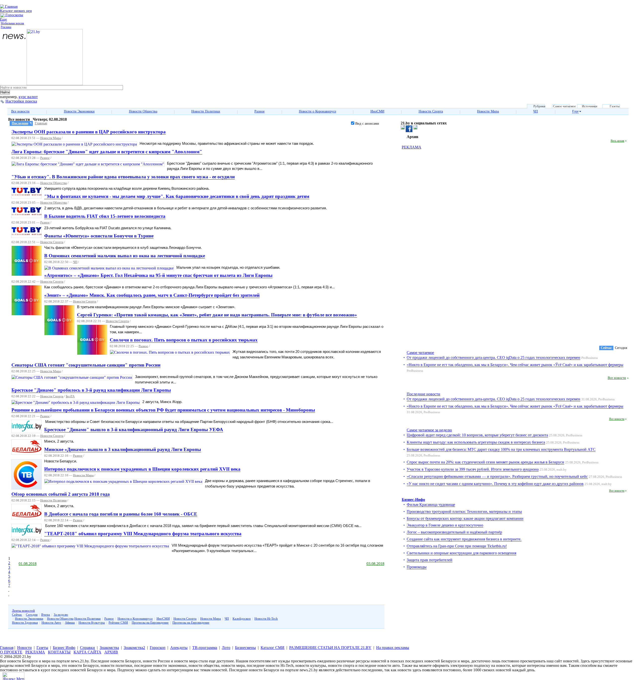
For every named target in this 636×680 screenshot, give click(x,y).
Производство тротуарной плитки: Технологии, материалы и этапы (464, 511)
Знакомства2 (134, 647)
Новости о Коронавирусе (317, 111)
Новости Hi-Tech (266, 618)
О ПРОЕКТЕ (11, 652)
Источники (589, 106)
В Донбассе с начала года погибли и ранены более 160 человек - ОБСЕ (120, 514)
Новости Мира (488, 111)
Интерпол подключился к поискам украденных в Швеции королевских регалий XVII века (142, 469)
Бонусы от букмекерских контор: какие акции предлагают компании (465, 518)
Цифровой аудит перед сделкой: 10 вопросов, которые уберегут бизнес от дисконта (477, 435)
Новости (24, 647)
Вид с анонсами (366, 123)
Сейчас (17, 614)
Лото (226, 647)
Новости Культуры (92, 622)
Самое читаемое (564, 106)
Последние (20, 123)
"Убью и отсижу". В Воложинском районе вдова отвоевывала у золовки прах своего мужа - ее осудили (123, 176)
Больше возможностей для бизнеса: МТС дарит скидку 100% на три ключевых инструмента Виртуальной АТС (501, 449)
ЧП (535, 111)
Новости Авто (51, 622)
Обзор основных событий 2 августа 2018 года (60, 494)
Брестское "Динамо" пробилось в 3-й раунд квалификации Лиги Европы (91, 390)
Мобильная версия (12, 23)
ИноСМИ (377, 111)
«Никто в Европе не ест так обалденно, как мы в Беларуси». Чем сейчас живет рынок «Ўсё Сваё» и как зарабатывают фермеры (515, 365)
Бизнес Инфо (64, 647)
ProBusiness (589, 358)
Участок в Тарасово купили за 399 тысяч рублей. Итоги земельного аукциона (473, 469)
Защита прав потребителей (429, 560)
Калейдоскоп (242, 618)
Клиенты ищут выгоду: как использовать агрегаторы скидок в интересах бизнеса (476, 442)
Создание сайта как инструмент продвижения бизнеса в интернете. (464, 539)
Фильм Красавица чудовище (431, 504)
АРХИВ (111, 652)
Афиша (70, 622)
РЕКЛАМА (411, 147)
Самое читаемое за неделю (429, 430)
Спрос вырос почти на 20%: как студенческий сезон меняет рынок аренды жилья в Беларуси (485, 462)
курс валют (28, 97)
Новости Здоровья (25, 622)
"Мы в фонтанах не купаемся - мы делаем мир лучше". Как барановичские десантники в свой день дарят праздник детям (176, 196)
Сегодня (32, 614)
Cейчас (606, 348)
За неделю (61, 614)
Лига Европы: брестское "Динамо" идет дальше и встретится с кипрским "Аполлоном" (106, 151)
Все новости (20, 111)
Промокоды (417, 567)
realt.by (561, 469)
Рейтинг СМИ (118, 622)
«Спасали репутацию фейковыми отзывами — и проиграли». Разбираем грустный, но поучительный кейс (497, 476)
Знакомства (109, 647)
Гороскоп (157, 647)
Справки (87, 647)
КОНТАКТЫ (59, 652)
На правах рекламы (392, 647)
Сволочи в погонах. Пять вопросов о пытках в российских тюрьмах (184, 339)
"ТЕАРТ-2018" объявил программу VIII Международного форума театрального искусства (142, 533)
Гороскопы (13, 15)
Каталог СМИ (272, 647)
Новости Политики (205, 111)
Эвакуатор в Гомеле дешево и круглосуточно (445, 525)
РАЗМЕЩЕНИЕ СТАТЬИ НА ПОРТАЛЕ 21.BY (330, 647)
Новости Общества (143, 111)
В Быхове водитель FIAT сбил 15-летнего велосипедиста (104, 216)
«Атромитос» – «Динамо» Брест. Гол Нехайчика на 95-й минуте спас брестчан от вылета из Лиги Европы (158, 275)
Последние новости (423, 394)
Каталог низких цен (16, 11)
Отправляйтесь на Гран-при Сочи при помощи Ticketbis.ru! (457, 546)
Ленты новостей (23, 610)
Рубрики (539, 106)
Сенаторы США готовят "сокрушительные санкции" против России (85, 365)
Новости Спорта (431, 111)
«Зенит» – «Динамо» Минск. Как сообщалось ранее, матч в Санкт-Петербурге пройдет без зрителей (152, 295)
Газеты (615, 106)
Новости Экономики (79, 111)
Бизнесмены (245, 647)
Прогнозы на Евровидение (150, 622)
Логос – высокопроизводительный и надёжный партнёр (454, 532)
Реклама (6, 27)
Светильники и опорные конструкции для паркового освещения (461, 553)
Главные (41, 123)
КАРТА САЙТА (87, 652)
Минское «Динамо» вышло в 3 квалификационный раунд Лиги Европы (122, 449)
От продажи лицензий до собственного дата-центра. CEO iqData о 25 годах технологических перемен (493, 357)
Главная (11, 6)
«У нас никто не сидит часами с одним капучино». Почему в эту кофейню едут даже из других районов (495, 484)
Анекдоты (179, 647)
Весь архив (617, 141)
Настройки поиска (21, 101)
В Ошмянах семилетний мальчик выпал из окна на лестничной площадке (124, 255)
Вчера (45, 614)
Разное (259, 111)
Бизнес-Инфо (413, 499)
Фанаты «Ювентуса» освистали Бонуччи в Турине (99, 235)
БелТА (70, 396)
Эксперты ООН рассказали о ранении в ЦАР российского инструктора (88, 131)
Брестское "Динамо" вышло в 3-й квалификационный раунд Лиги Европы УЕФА (133, 429)
